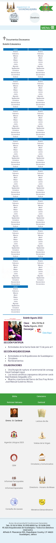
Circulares (12, 358)
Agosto (15, 66)
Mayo (15, 60)
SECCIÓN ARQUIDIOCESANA (17, 351)
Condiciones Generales (37, 523)
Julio (16, 64)
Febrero (15, 54)
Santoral (41, 402)
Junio (15, 62)
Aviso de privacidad (17, 523)
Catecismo (41, 396)
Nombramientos (15, 361)
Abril (15, 58)
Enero (15, 52)
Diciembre (15, 75)
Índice (15, 77)
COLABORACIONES (13, 365)
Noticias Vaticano (14, 402)
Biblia (14, 396)
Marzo (15, 56)
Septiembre (15, 68)
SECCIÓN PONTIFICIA (13, 342)
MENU (46, 27)
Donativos (34, 17)
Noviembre (15, 73)
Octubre (15, 71)
